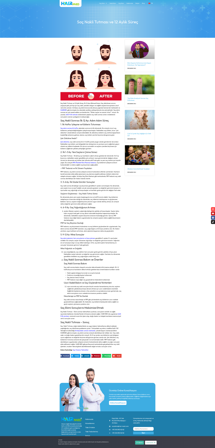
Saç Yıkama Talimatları (80, 350)
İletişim (137, 3)
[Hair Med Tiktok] (213, 222)
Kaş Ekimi (121, 3)
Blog (143, 3)
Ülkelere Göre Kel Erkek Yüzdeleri (138, 169)
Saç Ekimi (102, 3)
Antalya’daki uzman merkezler (85, 331)
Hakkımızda (129, 3)
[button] (65, 356)
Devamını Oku (131, 68)
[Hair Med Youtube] (213, 213)
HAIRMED (63, 110)
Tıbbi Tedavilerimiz (91, 432)
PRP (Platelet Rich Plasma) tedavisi (84, 163)
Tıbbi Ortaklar (90, 427)
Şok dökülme (64, 142)
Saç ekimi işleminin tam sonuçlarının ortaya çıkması (77, 238)
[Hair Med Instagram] (213, 209)
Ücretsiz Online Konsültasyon (123, 390)
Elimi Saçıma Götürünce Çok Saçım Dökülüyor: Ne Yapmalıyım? (139, 64)
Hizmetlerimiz (89, 423)
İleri (143, 433)
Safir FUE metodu (72, 115)
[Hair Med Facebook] (213, 218)
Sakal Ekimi (112, 3)
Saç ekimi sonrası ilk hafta (69, 128)
